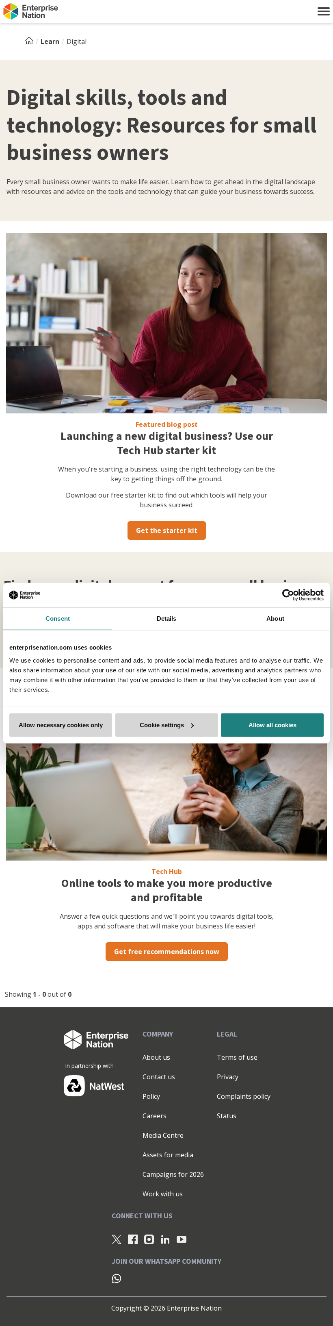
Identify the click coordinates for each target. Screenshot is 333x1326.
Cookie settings (162, 724)
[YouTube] (181, 1239)
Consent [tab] (57, 618)
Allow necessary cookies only (61, 724)
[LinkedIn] (165, 1239)
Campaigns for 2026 (173, 1174)
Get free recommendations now (166, 951)
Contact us (159, 1076)
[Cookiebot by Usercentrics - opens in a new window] (288, 595)
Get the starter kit (166, 530)
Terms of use (237, 1057)
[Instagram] (149, 1239)
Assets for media (168, 1154)
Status (226, 1115)
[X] (116, 1239)
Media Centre (163, 1135)
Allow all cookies (272, 724)
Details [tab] (167, 618)
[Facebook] (133, 1239)
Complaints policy (243, 1096)
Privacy (227, 1076)
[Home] (31, 41)
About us (156, 1057)
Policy (151, 1096)
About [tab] (275, 618)
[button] (324, 11)
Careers (154, 1115)
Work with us (163, 1193)
